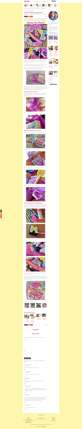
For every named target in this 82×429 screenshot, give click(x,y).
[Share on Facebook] (24, 16)
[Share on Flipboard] (30, 16)
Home (44, 1)
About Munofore (28, 419)
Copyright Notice (28, 422)
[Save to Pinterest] (32, 16)
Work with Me (53, 420)
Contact (53, 419)
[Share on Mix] (29, 16)
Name (25, 350)
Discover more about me (52, 32)
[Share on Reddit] (27, 16)
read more (43, 8)
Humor (47, 1)
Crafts (33, 1)
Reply (25, 369)
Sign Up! (36, 419)
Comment (25, 339)
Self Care (40, 1)
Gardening (36, 1)
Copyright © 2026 (41, 426)
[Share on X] (26, 16)
